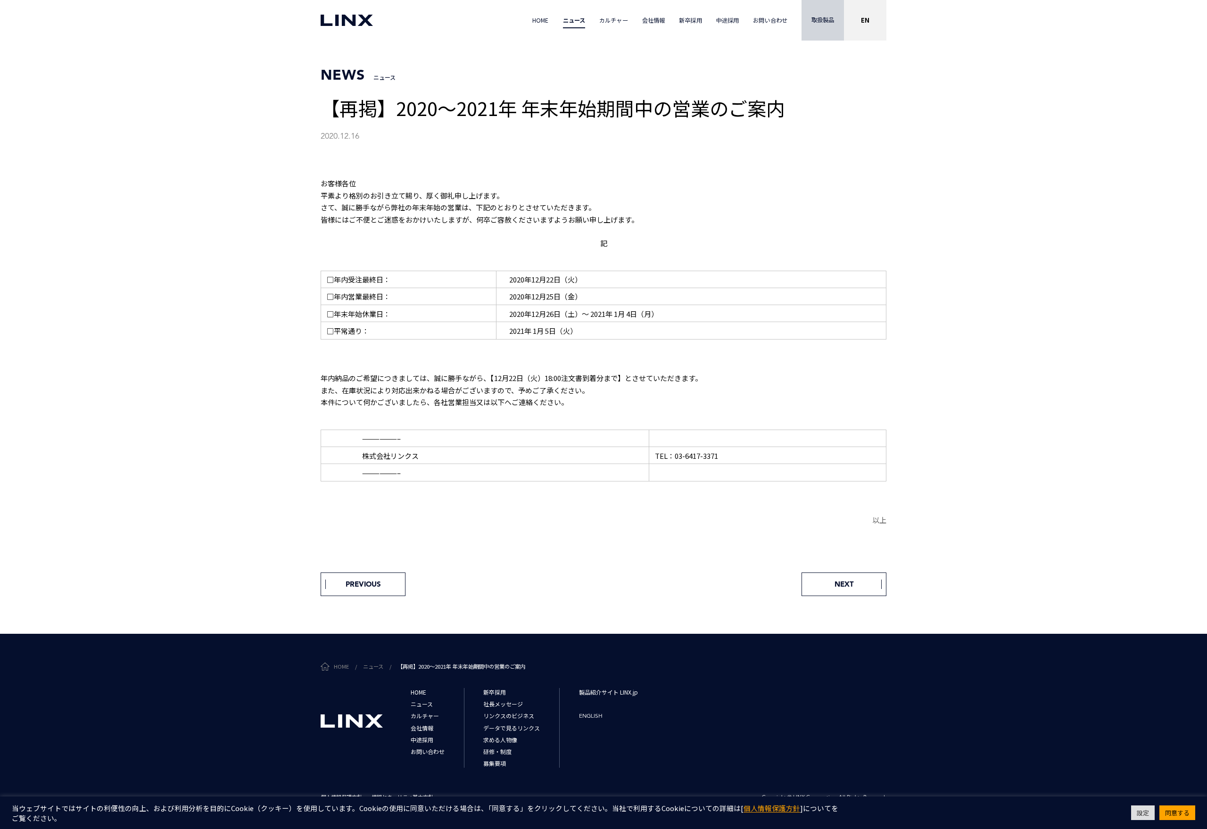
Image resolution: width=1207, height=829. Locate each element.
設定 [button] (1143, 812)
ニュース (373, 666)
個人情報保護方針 (772, 808)
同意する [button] (1177, 812)
